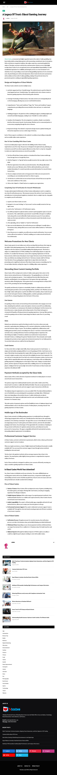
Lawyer (4, 669)
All (3, 10)
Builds (4, 638)
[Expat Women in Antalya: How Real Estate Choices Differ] (7, 579)
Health (4, 662)
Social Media (5, 683)
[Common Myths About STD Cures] (7, 571)
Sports (4, 686)
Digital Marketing (7, 643)
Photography (6, 678)
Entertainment (6, 647)
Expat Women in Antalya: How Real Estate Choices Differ (25, 577)
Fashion (4, 650)
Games (4, 659)
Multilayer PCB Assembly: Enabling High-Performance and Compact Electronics (30, 585)
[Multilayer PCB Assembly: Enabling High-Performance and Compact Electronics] (7, 587)
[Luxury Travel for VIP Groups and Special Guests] (7, 611)
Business (5, 640)
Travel (4, 690)
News (4, 674)
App (3, 631)
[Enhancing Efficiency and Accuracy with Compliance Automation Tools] (7, 595)
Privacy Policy (36, 766)
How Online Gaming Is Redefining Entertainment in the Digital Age (18, 737)
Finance (4, 652)
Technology (5, 688)
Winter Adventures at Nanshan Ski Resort (21, 601)
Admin (8, 18)
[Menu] (4, 2)
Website (4, 693)
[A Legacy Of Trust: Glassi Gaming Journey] (28, 39)
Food (4, 657)
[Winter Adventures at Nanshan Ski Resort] (7, 603)
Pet (3, 676)
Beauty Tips (5, 635)
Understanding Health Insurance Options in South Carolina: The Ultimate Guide (30, 617)
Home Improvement (7, 664)
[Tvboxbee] (28, 2)
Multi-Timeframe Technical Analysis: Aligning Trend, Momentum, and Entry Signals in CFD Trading (33, 561)
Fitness (4, 655)
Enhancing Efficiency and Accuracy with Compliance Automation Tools (28, 593)
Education (5, 645)
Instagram (5, 666)
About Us (19, 766)
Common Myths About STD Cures (19, 569)
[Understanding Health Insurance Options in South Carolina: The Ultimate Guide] (7, 619)
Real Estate (5, 681)
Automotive (5, 633)
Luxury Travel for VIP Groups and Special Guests (23, 609)
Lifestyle (5, 671)
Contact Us (27, 766)
